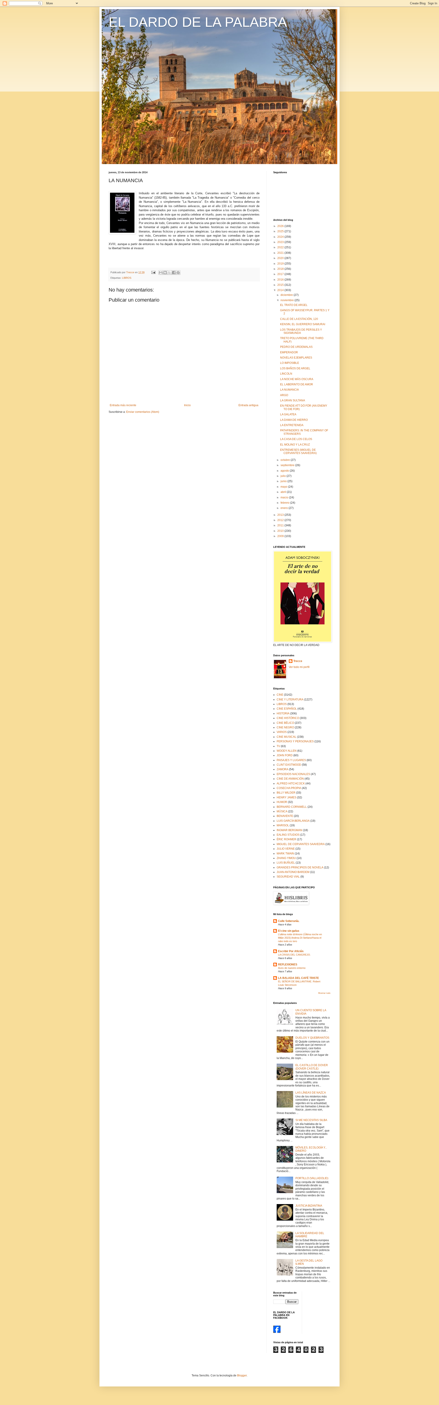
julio (283, 476)
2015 (280, 284)
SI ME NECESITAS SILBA (311, 1120)
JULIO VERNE (286, 848)
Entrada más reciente (123, 405)
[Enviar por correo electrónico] (160, 272)
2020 (280, 258)
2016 (280, 279)
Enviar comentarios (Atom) (142, 411)
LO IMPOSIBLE (289, 363)
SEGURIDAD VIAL (288, 876)
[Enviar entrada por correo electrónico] (153, 272)
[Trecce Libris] (277, 1332)
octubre (286, 460)
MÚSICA (282, 811)
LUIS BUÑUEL (286, 862)
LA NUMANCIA (289, 389)
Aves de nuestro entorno (291, 968)
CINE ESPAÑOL (287, 708)
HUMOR (282, 802)
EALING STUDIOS (288, 834)
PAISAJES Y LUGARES (291, 760)
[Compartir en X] (169, 272)
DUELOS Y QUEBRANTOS (312, 1037)
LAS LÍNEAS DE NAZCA (310, 1092)
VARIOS (282, 732)
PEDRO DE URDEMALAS (296, 347)
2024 (280, 236)
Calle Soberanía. (288, 921)
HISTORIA (283, 713)
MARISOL (283, 825)
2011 (280, 525)
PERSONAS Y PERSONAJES (295, 741)
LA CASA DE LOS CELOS (296, 439)
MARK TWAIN (285, 853)
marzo (285, 497)
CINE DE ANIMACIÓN (290, 778)
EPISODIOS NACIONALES (293, 774)
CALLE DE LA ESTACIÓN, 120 (299, 319)
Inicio (187, 405)
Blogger (242, 1375)
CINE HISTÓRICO (288, 718)
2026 (280, 226)
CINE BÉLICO (285, 722)
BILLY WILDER (286, 792)
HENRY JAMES (286, 797)
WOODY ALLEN (287, 750)
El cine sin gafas (288, 930)
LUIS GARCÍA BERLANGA (293, 820)
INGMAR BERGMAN (289, 830)
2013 (280, 514)
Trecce (297, 661)
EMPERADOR (289, 352)
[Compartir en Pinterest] (178, 272)
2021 (280, 252)
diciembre (287, 295)
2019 (280, 263)
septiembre (288, 465)
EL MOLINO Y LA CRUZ (295, 444)
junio (284, 481)
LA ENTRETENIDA (291, 425)
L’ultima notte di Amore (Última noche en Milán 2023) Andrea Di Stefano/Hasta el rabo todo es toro (300, 938)
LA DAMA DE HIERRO (294, 420)
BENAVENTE (285, 816)
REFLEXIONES (287, 964)
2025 (280, 231)
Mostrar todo (324, 993)
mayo (284, 486)
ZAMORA (282, 769)
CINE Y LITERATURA (290, 699)
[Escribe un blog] (165, 272)
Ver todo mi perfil (299, 667)
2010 (280, 530)
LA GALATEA (288, 414)
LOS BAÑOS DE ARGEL (295, 368)
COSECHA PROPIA (289, 788)
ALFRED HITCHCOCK (291, 783)
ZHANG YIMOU (286, 858)
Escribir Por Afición (290, 951)
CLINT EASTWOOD (289, 764)
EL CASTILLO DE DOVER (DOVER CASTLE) (311, 1067)
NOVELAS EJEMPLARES (296, 357)
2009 (280, 536)
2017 (280, 274)
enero (285, 508)
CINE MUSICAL (286, 736)
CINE (280, 694)
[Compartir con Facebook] (173, 272)
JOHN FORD (285, 755)
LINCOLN (286, 373)
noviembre (287, 300)
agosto (285, 470)
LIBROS (126, 277)
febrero (285, 502)
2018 (280, 268)
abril (284, 492)
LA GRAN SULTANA (292, 400)
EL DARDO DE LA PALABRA (198, 22)
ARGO (284, 395)
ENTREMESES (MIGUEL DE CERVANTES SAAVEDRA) (298, 451)
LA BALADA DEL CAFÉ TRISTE (298, 978)
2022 (280, 247)
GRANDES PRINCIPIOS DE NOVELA (300, 867)
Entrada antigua (248, 405)
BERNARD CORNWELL (292, 806)
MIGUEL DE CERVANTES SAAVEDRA (301, 844)
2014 (280, 290)
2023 (280, 242)
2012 (280, 520)
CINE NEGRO (285, 727)
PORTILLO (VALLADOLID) (311, 1178)
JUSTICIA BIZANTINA (308, 1205)
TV (278, 746)
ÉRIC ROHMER (286, 839)
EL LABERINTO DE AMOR (296, 384)
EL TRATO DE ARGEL (294, 305)
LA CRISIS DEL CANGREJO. (294, 954)
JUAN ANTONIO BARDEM (293, 872)
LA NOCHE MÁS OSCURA (296, 379)
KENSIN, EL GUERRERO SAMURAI (302, 324)
